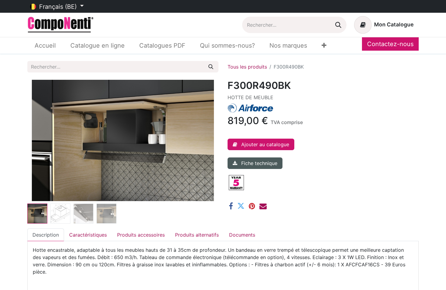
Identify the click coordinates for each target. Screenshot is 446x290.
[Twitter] (241, 206)
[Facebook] (231, 206)
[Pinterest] (252, 206)
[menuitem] (45, 45)
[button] (41, 140)
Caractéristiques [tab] (88, 235)
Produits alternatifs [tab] (197, 235)
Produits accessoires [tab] (141, 235)
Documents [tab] (242, 235)
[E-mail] (263, 206)
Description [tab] (45, 235)
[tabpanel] (223, 264)
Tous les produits (247, 67)
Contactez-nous (390, 44)
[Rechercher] (338, 25)
